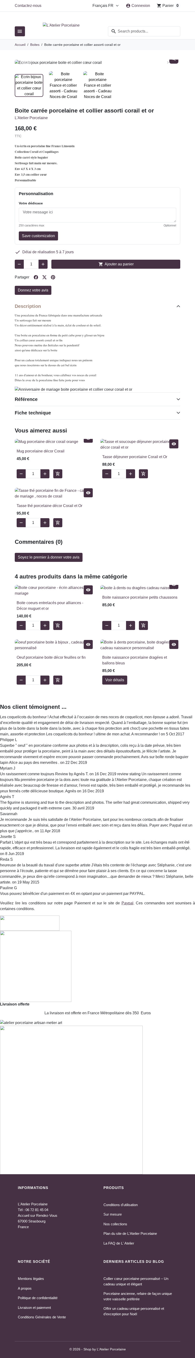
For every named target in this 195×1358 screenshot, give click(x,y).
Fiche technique (33, 412)
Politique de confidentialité (38, 1298)
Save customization (38, 236)
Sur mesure (112, 1214)
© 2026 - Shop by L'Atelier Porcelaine (97, 1349)
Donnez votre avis (33, 290)
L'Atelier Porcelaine (31, 118)
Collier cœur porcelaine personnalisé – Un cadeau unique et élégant (135, 1281)
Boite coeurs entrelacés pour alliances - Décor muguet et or (50, 606)
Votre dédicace (31, 203)
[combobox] (144, 31)
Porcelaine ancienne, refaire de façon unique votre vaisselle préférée (137, 1296)
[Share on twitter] (44, 277)
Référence (26, 399)
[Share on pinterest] (53, 277)
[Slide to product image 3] (97, 85)
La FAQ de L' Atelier (118, 1243)
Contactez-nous (28, 6)
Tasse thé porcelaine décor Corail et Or (49, 506)
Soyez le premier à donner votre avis (48, 557)
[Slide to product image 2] (63, 85)
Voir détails (114, 680)
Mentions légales (31, 1279)
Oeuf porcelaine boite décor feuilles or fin (51, 657)
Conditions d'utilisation (120, 1205)
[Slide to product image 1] (29, 85)
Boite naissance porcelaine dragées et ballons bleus (134, 660)
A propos (25, 1288)
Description (28, 306)
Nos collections (115, 1224)
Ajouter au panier (116, 264)
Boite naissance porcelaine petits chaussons (139, 597)
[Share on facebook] (36, 277)
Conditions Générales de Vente (42, 1317)
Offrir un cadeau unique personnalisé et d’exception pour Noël (133, 1311)
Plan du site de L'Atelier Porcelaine (130, 1233)
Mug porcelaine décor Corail (40, 451)
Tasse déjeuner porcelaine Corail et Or (134, 457)
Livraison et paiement (34, 1308)
